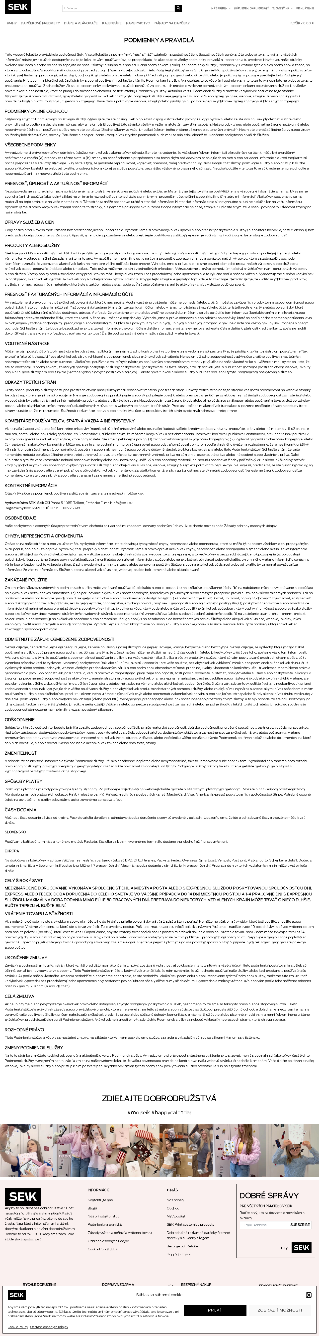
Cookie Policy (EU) (102, 1249)
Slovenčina (281, 8)
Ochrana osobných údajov (49, 1327)
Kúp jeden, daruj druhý (252, 8)
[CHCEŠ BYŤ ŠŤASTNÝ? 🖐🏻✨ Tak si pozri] (239, 1150)
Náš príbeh (220, 8)
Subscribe (300, 1224)
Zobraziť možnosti (280, 1310)
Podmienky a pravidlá (105, 1224)
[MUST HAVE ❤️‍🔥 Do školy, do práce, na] (79, 1150)
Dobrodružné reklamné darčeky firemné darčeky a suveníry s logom (198, 1235)
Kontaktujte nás (100, 1200)
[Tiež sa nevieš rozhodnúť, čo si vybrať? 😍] (133, 1150)
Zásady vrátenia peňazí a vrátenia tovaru (120, 1232)
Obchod (173, 1208)
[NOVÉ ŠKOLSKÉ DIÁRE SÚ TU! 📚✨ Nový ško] (186, 1150)
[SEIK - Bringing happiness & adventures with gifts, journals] (30, 8)
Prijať (215, 1310)
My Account (176, 1216)
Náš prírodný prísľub (104, 1216)
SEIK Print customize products (190, 1224)
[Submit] (178, 8)
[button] (308, 1295)
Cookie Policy (18, 1327)
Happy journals (179, 1254)
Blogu (92, 1208)
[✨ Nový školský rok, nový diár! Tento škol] (292, 1150)
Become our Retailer (183, 1246)
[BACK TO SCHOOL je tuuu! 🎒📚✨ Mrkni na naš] (26, 1150)
